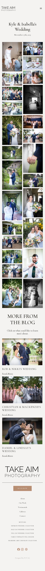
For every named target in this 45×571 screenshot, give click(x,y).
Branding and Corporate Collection (22, 540)
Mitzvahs (22, 522)
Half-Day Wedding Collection (22, 529)
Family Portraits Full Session (22, 537)
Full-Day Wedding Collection (22, 533)
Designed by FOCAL (22, 558)
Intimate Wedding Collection (22, 526)
